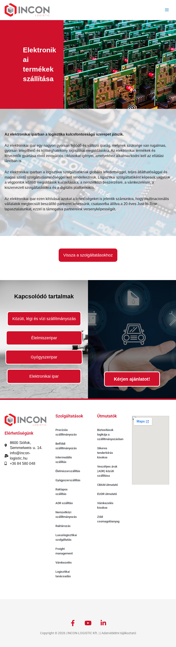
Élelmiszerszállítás (67, 471)
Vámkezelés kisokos (105, 505)
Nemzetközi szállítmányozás (66, 515)
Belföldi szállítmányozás (66, 446)
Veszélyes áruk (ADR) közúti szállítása (107, 471)
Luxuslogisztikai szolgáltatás (66, 537)
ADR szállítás (64, 503)
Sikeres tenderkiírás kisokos (105, 452)
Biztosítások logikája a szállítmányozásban (110, 434)
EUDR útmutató (107, 494)
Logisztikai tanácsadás (63, 574)
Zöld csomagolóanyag (108, 519)
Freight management (64, 551)
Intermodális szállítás (63, 460)
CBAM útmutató (107, 485)
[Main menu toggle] (167, 10)
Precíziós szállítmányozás (66, 432)
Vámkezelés (63, 562)
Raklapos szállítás (61, 492)
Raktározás (63, 526)
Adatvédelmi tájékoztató (119, 633)
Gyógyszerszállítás (67, 480)
